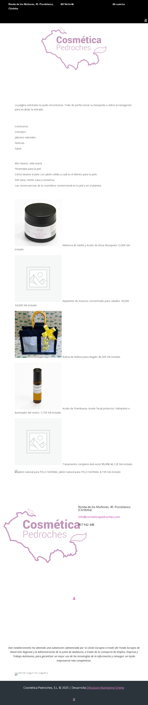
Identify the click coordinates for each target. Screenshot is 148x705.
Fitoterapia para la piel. (28, 168)
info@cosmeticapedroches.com (99, 517)
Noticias (19, 143)
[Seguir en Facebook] (68, 588)
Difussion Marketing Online (105, 688)
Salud (18, 148)
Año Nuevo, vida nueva (28, 163)
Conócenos (21, 126)
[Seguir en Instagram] (79, 588)
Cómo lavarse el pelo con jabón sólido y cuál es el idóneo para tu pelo (56, 174)
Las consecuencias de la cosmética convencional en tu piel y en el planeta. (58, 185)
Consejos (20, 131)
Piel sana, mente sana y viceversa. (35, 180)
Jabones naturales (25, 137)
